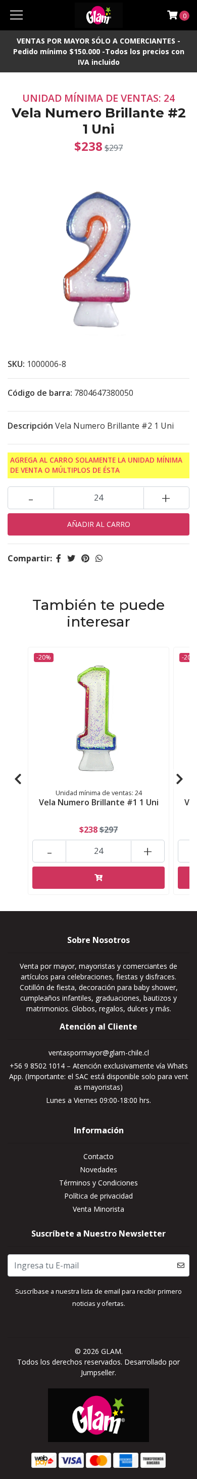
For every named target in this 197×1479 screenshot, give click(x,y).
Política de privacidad (98, 1196)
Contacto (98, 1156)
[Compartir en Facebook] (58, 558)
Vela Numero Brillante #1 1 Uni (99, 802)
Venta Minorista (98, 1209)
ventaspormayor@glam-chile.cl (98, 1052)
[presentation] (18, 779)
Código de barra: (40, 392)
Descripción (30, 425)
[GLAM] (98, 15)
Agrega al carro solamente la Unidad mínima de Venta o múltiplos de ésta (96, 465)
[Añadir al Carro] (98, 878)
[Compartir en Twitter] (71, 558)
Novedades (98, 1169)
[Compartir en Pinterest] (85, 558)
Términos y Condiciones (98, 1182)
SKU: (16, 363)
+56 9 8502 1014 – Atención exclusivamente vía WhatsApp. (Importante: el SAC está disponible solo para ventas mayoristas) (98, 1076)
